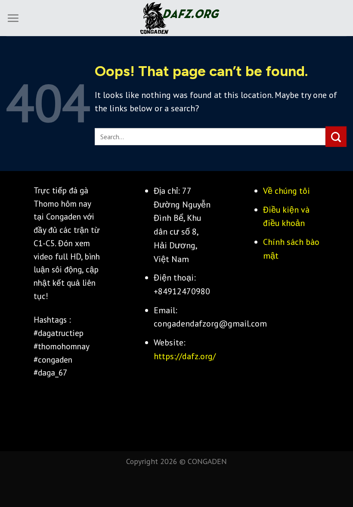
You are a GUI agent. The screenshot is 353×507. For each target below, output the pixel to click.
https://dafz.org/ (185, 356)
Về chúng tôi (286, 190)
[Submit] (336, 136)
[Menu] (12, 18)
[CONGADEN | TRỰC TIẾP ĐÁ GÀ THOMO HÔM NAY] (176, 18)
